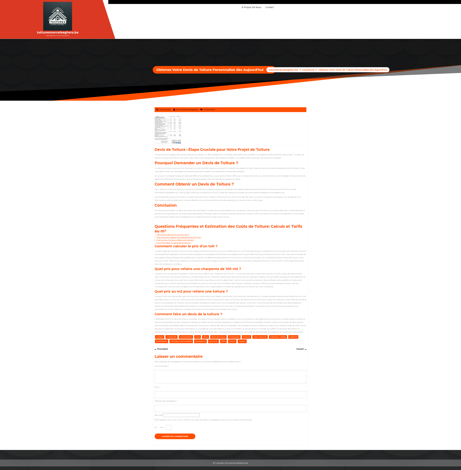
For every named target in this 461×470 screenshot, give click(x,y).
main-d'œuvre (260, 337)
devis (205, 337)
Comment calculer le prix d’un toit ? (172, 235)
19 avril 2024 (165, 109)
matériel (293, 337)
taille (223, 341)
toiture (232, 341)
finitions (246, 337)
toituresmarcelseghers (187, 109)
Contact (269, 7)
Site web (159, 415)
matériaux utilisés (278, 337)
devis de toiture (218, 337)
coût (197, 337)
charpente (171, 337)
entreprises (234, 337)
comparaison (186, 337)
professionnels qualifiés (181, 341)
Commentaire (162, 366)
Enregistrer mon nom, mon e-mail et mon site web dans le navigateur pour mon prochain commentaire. (204, 420)
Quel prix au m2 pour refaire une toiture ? (175, 240)
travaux (242, 341)
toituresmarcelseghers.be (58, 32)
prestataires (161, 341)
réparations (200, 341)
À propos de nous (251, 7)
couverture (308, 70)
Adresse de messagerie (166, 401)
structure (213, 341)
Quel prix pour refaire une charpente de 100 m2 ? (179, 237)
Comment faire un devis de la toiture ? (173, 243)
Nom (158, 387)
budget (159, 337)
